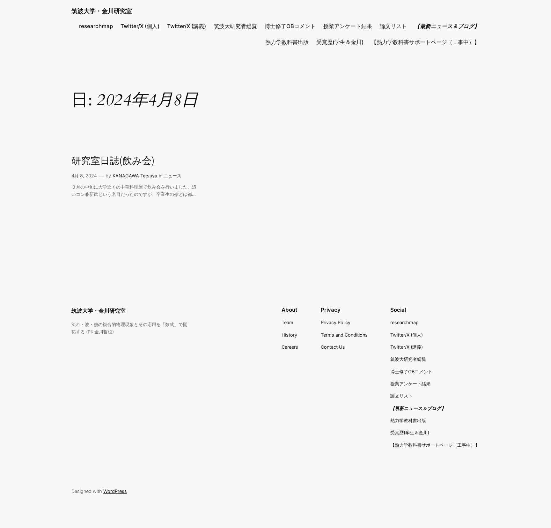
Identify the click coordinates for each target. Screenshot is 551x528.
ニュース (172, 175)
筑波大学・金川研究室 (101, 11)
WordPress (115, 491)
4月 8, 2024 (84, 175)
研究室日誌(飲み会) (113, 161)
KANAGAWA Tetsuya (135, 175)
